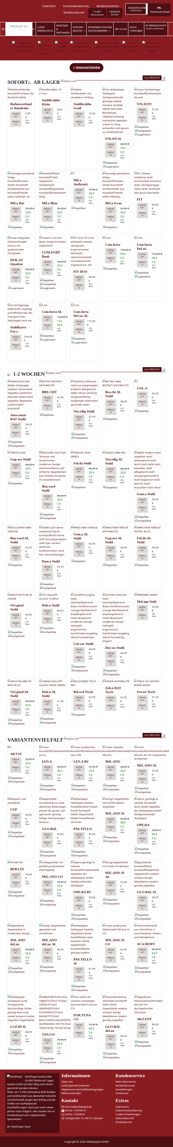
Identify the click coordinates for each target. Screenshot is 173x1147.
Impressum (122, 1106)
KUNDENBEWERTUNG (76, 6)
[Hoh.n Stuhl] (52, 597)
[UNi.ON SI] (116, 111)
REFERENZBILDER (74, 12)
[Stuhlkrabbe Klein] (52, 91)
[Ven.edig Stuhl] (84, 393)
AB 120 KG (121, 29)
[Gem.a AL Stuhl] (84, 527)
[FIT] (147, 183)
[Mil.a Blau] (52, 185)
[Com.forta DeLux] (147, 238)
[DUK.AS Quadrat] (21, 245)
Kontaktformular (125, 1085)
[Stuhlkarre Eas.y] (21, 312)
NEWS (5, 29)
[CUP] (21, 801)
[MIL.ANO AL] (147, 753)
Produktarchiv (124, 1122)
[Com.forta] (116, 238)
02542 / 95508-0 (74, 1114)
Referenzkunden (71, 1093)
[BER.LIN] (21, 862)
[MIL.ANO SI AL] (116, 864)
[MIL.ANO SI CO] (116, 929)
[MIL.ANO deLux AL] (52, 929)
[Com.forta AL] (52, 305)
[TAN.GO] (52, 1012)
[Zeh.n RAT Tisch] (116, 681)
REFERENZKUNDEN (107, 6)
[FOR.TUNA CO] (84, 1002)
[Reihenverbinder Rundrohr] (21, 93)
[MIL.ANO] (116, 751)
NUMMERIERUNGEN (22, 29)
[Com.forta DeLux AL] (84, 305)
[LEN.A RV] (84, 751)
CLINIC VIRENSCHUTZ (45, 29)
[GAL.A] (147, 381)
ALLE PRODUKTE (152, 77)
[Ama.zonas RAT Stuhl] (21, 394)
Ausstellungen (124, 1089)
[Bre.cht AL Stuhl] (116, 383)
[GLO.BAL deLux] (116, 1008)
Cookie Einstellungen (128, 1114)
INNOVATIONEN (87, 68)
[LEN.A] (52, 751)
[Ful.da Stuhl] (84, 454)
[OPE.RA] (147, 808)
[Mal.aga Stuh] (147, 595)
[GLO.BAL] (52, 810)
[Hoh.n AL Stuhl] (52, 683)
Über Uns (67, 1081)
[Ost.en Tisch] (147, 683)
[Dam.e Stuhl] (52, 541)
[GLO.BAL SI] (147, 873)
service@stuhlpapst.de (78, 1106)
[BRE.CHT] (52, 383)
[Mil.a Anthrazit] (84, 173)
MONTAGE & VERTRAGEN (63, 29)
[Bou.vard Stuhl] (52, 466)
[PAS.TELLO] (84, 810)
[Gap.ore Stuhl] (21, 453)
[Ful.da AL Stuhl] (147, 529)
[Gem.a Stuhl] (147, 470)
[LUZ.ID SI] (21, 1008)
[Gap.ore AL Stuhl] (116, 529)
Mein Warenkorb (126, 1081)
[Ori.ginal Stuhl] (21, 597)
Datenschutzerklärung (129, 1110)
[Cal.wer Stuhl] (84, 616)
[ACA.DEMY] (147, 931)
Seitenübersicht (125, 1118)
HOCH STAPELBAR (136, 29)
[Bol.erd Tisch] (84, 683)
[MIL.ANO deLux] (21, 929)
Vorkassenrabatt (160, 9)
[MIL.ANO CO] (52, 866)
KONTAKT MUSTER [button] (78, 29)
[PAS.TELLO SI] (84, 939)
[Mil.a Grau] (116, 185)
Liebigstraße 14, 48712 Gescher (83, 1118)
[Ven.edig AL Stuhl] (116, 453)
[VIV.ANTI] (147, 93)
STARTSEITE (49, 6)
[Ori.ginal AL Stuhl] (21, 683)
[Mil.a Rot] (21, 185)
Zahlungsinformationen (75, 1085)
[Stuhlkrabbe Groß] (84, 93)
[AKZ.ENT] (147, 1004)
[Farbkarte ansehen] (143, 130)
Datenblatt (16, 115)
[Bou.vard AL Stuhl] (21, 529)
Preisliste (16, 123)
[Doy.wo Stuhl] (116, 618)
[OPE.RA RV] (84, 873)
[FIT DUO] (84, 251)
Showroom (122, 1093)
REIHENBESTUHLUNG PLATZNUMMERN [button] (100, 29)
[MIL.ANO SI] (116, 802)
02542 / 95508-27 (75, 1110)
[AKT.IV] (21, 747)
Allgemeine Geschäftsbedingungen (82, 1089)
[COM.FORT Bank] (52, 241)
